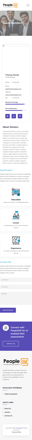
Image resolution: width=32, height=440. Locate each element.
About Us (7, 408)
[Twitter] (14, 116)
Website (8, 92)
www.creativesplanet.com (13, 95)
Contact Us (8, 415)
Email (7, 86)
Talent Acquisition (10, 394)
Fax (6, 98)
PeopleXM (19, 428)
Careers (7, 412)
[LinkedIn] (20, 116)
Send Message (8, 310)
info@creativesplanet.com (13, 89)
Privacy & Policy (16, 432)
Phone (7, 82)
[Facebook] (7, 116)
